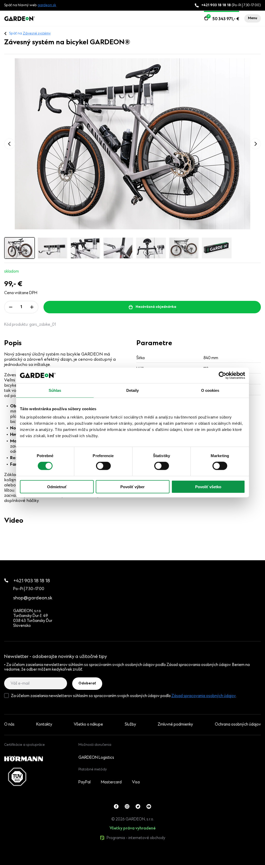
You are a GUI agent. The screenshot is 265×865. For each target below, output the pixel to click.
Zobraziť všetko (29, 862)
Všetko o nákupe (88, 724)
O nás (9, 724)
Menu (252, 18)
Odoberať (87, 684)
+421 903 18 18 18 (31, 581)
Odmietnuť (57, 486)
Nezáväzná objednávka (156, 307)
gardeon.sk (47, 5)
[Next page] (255, 143)
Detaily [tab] (132, 390)
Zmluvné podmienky (175, 724)
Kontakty (44, 724)
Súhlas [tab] (55, 390)
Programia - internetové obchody (136, 838)
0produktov (43, 862)
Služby (130, 724)
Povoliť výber (132, 486)
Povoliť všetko (208, 486)
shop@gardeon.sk (32, 598)
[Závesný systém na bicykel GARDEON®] (132, 143)
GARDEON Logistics (96, 757)
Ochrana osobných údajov (238, 724)
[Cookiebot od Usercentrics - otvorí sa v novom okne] (222, 375)
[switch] (103, 466)
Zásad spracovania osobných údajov (203, 696)
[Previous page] (9, 143)
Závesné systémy (37, 34)
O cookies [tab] (210, 390)
